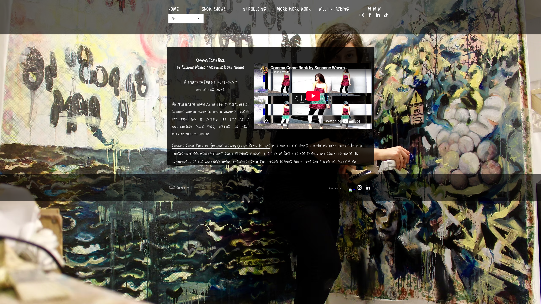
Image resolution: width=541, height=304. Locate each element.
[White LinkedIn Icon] (378, 15)
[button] (294, 9)
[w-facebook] (352, 191)
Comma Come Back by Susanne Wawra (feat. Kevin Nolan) (221, 146)
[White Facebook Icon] (370, 15)
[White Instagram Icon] (362, 15)
